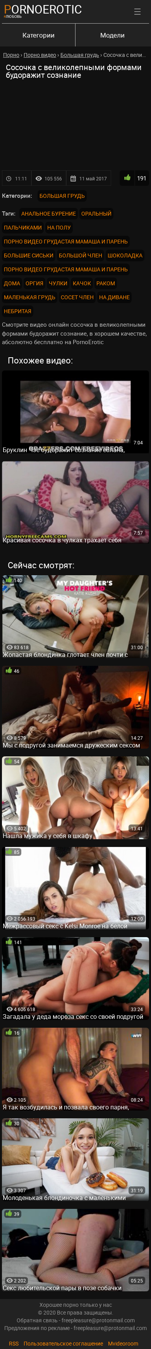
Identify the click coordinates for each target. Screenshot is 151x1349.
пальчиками (23, 227)
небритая (17, 311)
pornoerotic (43, 9)
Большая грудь (62, 195)
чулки (58, 283)
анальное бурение (48, 213)
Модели (112, 35)
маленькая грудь (29, 297)
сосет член (77, 297)
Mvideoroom (123, 1343)
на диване (114, 297)
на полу (59, 227)
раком (105, 283)
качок (82, 283)
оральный (96, 213)
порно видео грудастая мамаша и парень (66, 241)
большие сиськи (28, 255)
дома (12, 283)
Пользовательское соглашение (63, 1343)
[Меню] (137, 11)
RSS (14, 1343)
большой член (80, 255)
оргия (34, 283)
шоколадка (125, 255)
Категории (38, 35)
